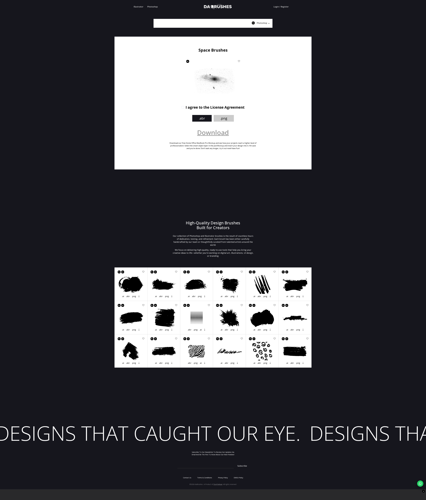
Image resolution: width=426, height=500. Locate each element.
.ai (123, 296)
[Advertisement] (146, 63)
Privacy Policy (223, 478)
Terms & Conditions (204, 478)
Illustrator (138, 6)
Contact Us (187, 478)
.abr (202, 118)
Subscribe (242, 465)
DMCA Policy (238, 478)
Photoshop (152, 6)
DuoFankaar (218, 484)
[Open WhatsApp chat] (420, 483)
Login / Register (281, 6)
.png (223, 118)
